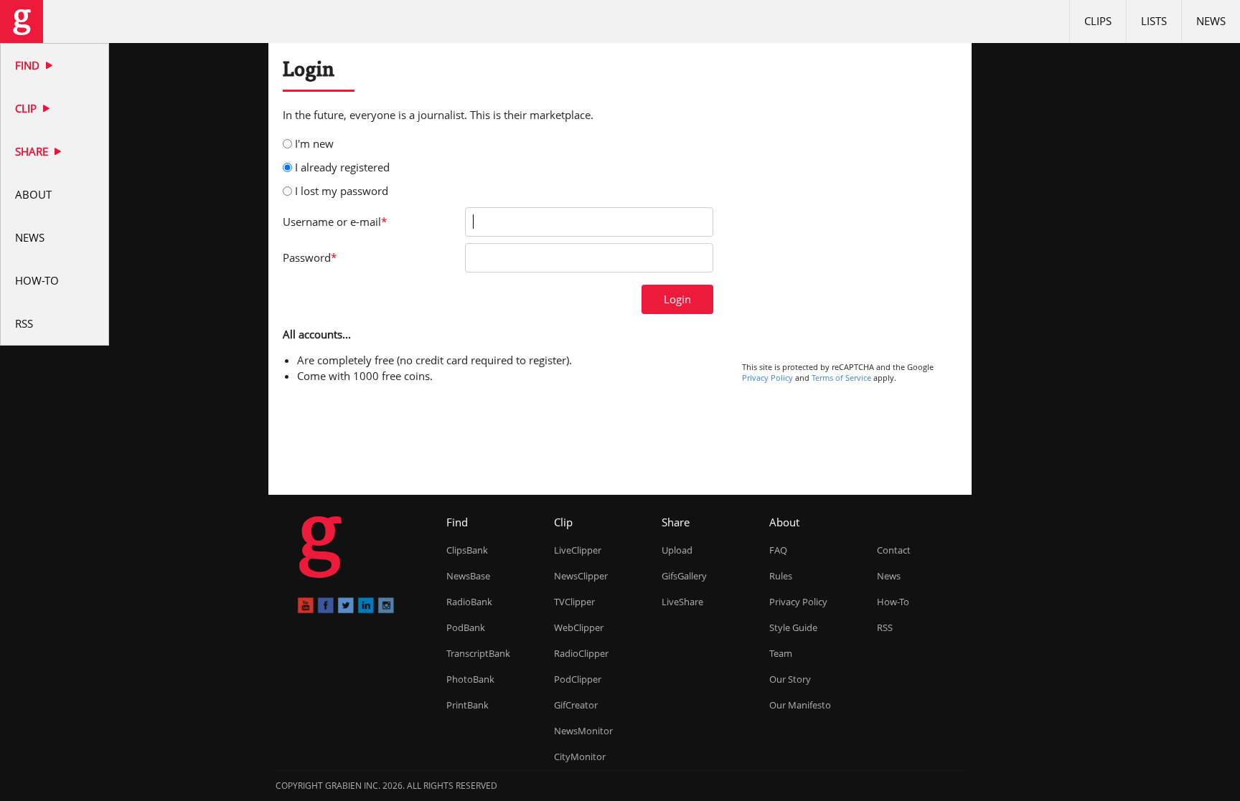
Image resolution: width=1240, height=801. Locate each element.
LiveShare (682, 601)
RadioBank (469, 601)
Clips (1098, 21)
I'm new (314, 143)
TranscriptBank (478, 653)
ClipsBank (467, 550)
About (33, 194)
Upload (677, 550)
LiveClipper (577, 550)
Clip (27, 108)
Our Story (790, 679)
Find (28, 65)
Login (677, 299)
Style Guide (793, 627)
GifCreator (576, 704)
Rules (780, 575)
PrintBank (467, 704)
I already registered (342, 167)
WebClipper (578, 627)
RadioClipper (581, 653)
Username (335, 221)
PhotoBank (470, 679)
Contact (894, 550)
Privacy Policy (767, 377)
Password (310, 257)
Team (780, 653)
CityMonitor (580, 756)
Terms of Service (841, 377)
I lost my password (341, 191)
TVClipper (574, 601)
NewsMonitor (583, 730)
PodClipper (577, 679)
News (29, 237)
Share (33, 151)
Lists (1154, 21)
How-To (37, 280)
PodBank (465, 627)
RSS (24, 323)
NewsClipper (581, 575)
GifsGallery (684, 575)
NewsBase (468, 575)
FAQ (778, 550)
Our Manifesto (800, 704)
